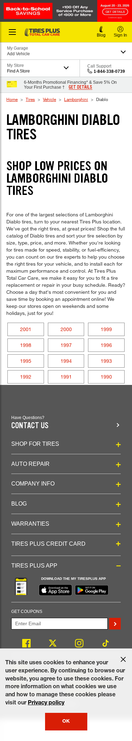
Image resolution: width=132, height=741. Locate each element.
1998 (25, 345)
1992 (25, 377)
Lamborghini (76, 99)
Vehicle (49, 99)
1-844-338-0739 (109, 71)
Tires (30, 99)
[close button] (123, 659)
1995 (25, 361)
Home (12, 99)
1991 (66, 377)
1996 (106, 345)
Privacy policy (46, 703)
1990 (106, 377)
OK (66, 721)
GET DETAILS (80, 87)
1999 (106, 329)
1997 (66, 345)
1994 (66, 361)
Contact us (30, 425)
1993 (106, 361)
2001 (25, 329)
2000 (66, 329)
